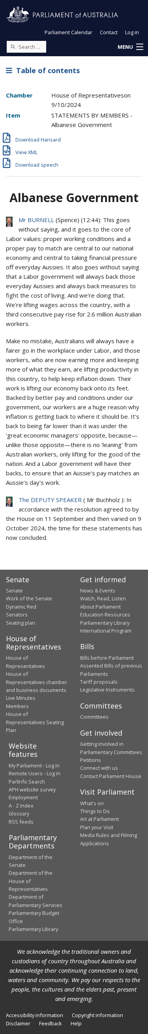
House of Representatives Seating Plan (35, 722)
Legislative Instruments (107, 689)
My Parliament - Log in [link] (34, 765)
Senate (14, 590)
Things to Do (95, 811)
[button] (130, 47)
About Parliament (100, 606)
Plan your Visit (96, 827)
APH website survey (32, 789)
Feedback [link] (50, 1023)
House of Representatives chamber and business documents (36, 682)
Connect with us (99, 767)
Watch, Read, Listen (103, 598)
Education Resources (105, 614)
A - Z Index (21, 805)
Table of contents (46, 70)
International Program (105, 630)
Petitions (90, 760)
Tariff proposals (99, 681)
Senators (17, 614)
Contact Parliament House (110, 776)
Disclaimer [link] (18, 1023)
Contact (109, 32)
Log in (132, 32)
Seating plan (20, 622)
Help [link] (76, 1023)
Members (17, 706)
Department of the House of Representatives (30, 880)
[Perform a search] (13, 46)
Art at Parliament (99, 818)
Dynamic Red (21, 606)
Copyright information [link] (97, 1015)
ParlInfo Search (27, 781)
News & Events (97, 590)
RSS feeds (21, 821)
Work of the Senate (29, 598)
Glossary (19, 813)
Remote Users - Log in (34, 773)
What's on (92, 803)
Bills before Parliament (107, 657)
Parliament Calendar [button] (68, 32)
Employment (23, 797)
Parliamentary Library (104, 622)
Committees (94, 716)
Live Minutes (21, 697)
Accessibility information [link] (34, 1015)
